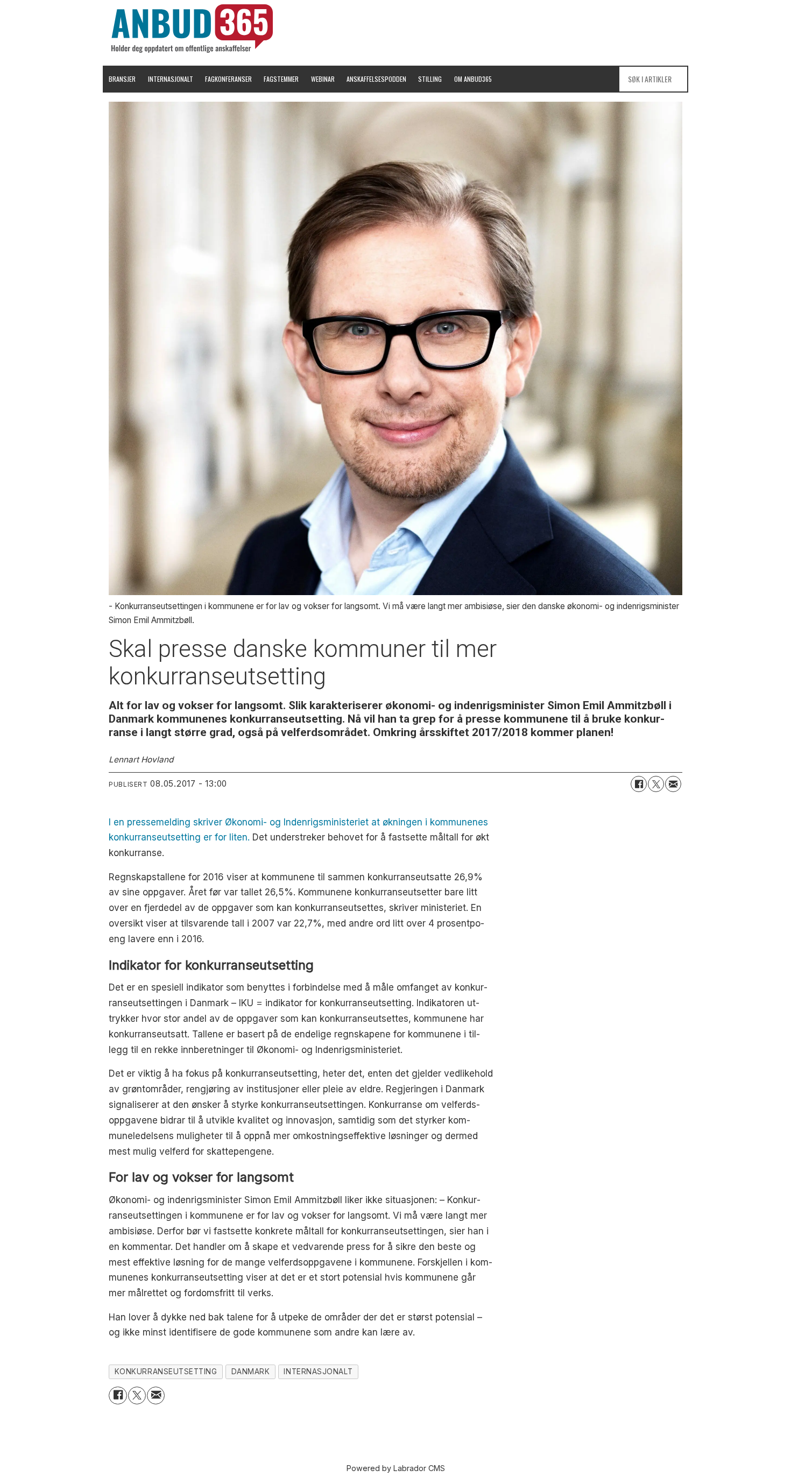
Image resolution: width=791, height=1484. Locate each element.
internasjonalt (318, 1371)
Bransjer (122, 78)
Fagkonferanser (228, 78)
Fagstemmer (281, 78)
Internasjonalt (170, 78)
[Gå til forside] (192, 28)
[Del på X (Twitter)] (656, 784)
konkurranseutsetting (166, 1371)
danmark (250, 1371)
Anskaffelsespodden (376, 78)
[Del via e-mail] (673, 784)
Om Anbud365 (473, 78)
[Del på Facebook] (639, 784)
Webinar (323, 78)
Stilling (430, 78)
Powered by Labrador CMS (396, 1468)
